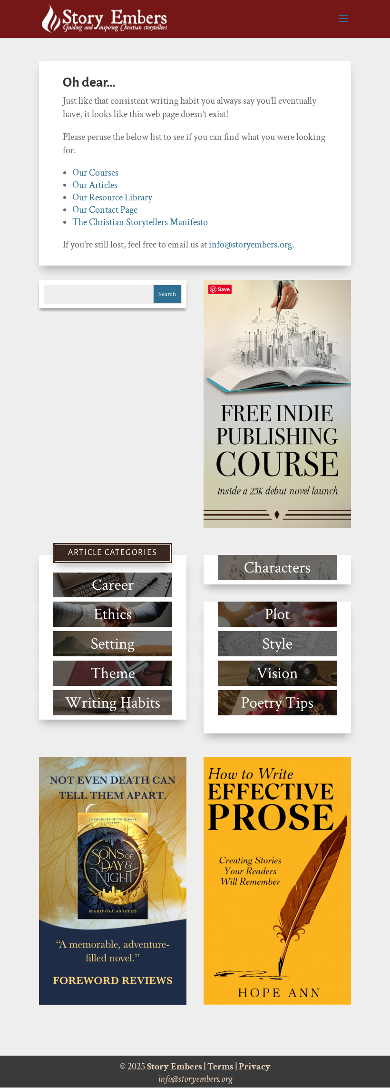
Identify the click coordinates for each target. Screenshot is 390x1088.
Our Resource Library (112, 197)
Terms (220, 1066)
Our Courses (95, 173)
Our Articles (94, 185)
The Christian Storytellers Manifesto (140, 222)
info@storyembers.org (250, 244)
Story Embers (174, 1066)
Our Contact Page (104, 210)
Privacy (255, 1066)
